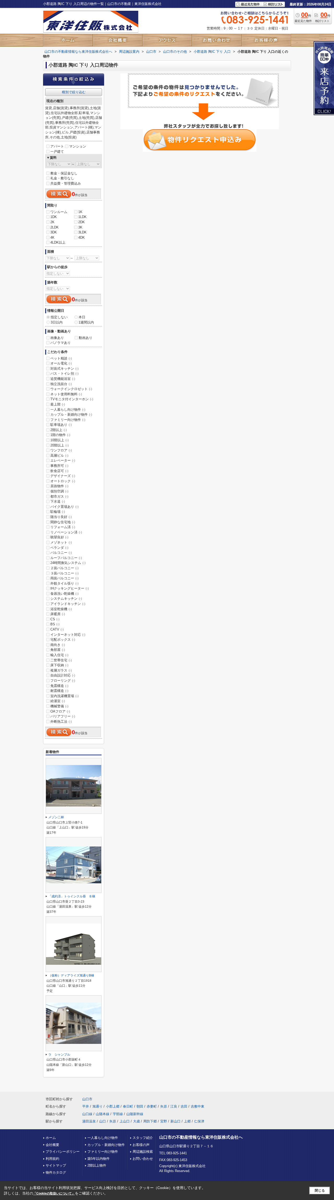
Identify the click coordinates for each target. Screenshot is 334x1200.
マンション (77, 146)
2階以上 (58, 430)
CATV (57, 629)
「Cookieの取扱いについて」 (54, 1193)
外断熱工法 (61, 721)
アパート (57, 146)
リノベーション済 (66, 532)
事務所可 (59, 466)
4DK (81, 237)
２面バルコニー (64, 568)
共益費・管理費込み (65, 183)
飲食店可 (59, 471)
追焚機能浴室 (62, 379)
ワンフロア (61, 450)
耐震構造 (59, 691)
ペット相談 (61, 358)
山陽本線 (102, 1114)
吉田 (184, 1106)
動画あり (85, 338)
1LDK (82, 217)
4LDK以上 (57, 242)
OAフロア (60, 711)
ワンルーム (58, 212)
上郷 (187, 1121)
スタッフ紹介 (143, 1138)
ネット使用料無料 (66, 394)
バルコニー (61, 553)
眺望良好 (59, 537)
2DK (81, 222)
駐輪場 (57, 512)
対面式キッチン (64, 368)
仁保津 (199, 1121)
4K (52, 237)
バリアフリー (62, 716)
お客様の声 (141, 1145)
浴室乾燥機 (61, 609)
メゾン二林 (56, 817)
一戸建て (57, 152)
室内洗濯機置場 (64, 696)
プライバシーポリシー (63, 1152)
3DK (53, 232)
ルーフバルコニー (66, 558)
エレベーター (62, 460)
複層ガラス (61, 670)
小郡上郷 (113, 1106)
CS (54, 619)
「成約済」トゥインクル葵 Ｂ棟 (71, 896)
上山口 (125, 1121)
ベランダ (59, 548)
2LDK (54, 227)
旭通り (97, 1106)
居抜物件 (59, 486)
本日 (82, 317)
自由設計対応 (62, 675)
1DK (53, 217)
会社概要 (52, 1145)
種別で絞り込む (74, 92)
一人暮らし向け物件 (67, 409)
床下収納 (59, 665)
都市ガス (59, 496)
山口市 (87, 1099)
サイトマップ (56, 1165)
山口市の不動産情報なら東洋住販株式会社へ (201, 1137)
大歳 (136, 1121)
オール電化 (61, 363)
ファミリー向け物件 (67, 420)
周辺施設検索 (143, 1152)
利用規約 (52, 1159)
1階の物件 (60, 435)
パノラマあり (60, 343)
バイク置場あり (64, 507)
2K (52, 222)
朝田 (139, 1106)
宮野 (163, 1121)
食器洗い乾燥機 (64, 594)
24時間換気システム (68, 563)
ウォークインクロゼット (71, 389)
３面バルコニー (64, 573)
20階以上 (59, 445)
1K (80, 212)
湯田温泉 (89, 1121)
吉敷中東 (197, 1106)
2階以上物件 (96, 1165)
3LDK (82, 232)
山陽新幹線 (134, 1114)
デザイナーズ (62, 476)
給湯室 (57, 701)
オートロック (62, 481)
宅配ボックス (62, 640)
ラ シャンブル (59, 1054)
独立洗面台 (61, 384)
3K (80, 227)
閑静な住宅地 (62, 522)
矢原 (163, 1106)
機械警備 (59, 706)
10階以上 (59, 440)
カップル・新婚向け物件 (71, 414)
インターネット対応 (67, 635)
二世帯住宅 (61, 660)
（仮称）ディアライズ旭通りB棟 (71, 975)
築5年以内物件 (98, 1159)
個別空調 (59, 491)
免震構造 (59, 686)
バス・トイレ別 (64, 373)
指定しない (59, 317)
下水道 (57, 501)
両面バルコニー (64, 578)
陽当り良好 (61, 517)
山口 (102, 1121)
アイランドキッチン (67, 604)
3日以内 (57, 322)
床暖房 (57, 614)
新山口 (175, 1121)
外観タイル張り (64, 583)
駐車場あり (61, 425)
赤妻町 (152, 1106)
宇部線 (118, 1114)
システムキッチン (66, 599)
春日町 (128, 1106)
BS (54, 624)
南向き (57, 645)
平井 (85, 1106)
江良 (173, 1106)
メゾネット (61, 542)
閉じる (320, 1190)
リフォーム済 (62, 527)
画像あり (57, 338)
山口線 (87, 1114)
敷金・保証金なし (63, 173)
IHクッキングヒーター (69, 588)
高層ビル (59, 455)
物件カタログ (56, 1172)
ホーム (51, 1138)
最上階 (57, 404)
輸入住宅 (59, 655)
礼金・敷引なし (62, 178)
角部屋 (57, 650)
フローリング (62, 681)
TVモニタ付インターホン (71, 399)
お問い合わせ (143, 1159)
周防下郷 (150, 1121)
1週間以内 (86, 322)
